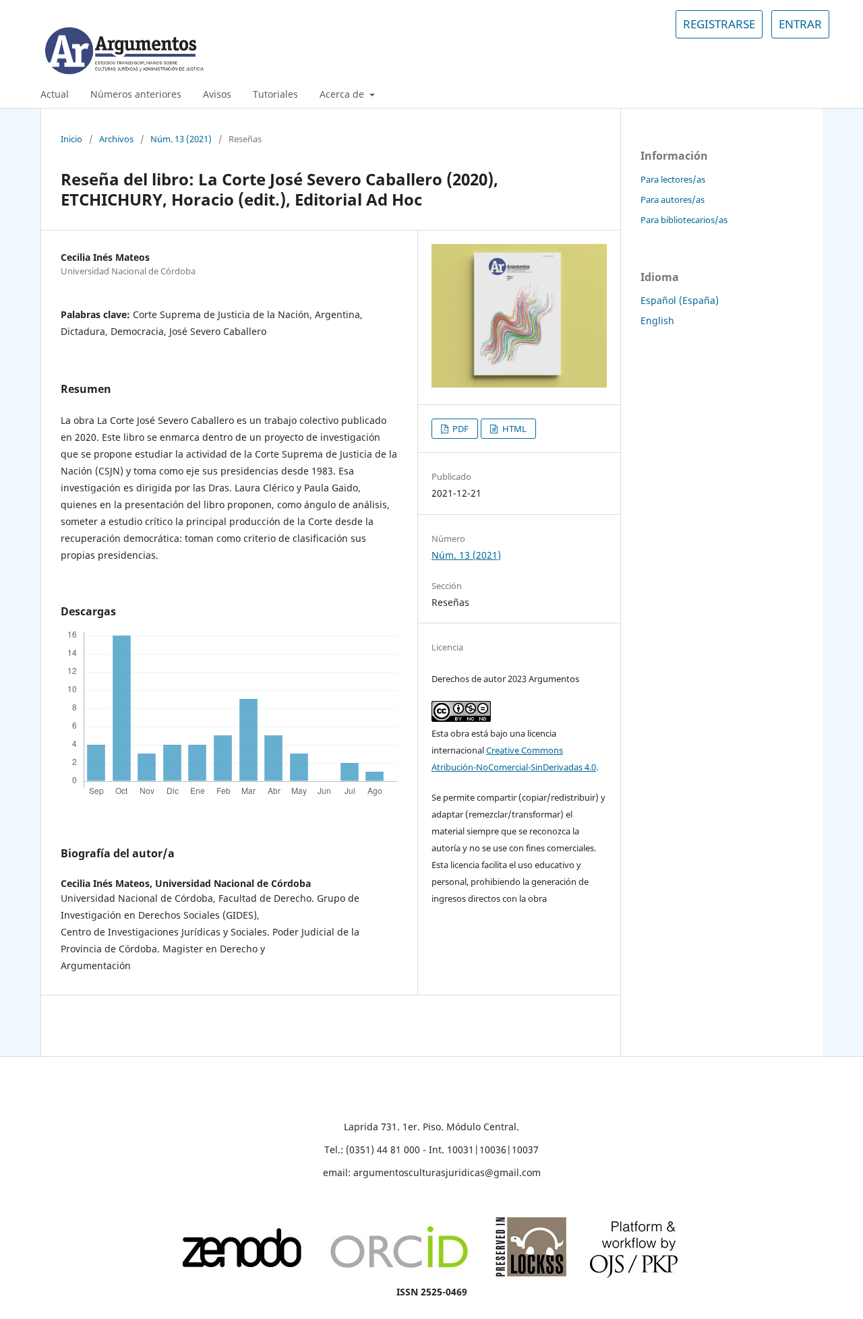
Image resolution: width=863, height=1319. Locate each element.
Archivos (116, 139)
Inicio (71, 139)
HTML (513, 429)
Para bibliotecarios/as (684, 220)
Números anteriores (135, 94)
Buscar (796, 94)
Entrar (800, 24)
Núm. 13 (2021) (181, 139)
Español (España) (680, 300)
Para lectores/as (673, 179)
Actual (54, 94)
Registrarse (719, 24)
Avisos (217, 94)
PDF (459, 429)
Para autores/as (673, 199)
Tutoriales (275, 94)
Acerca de (343, 94)
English (657, 320)
